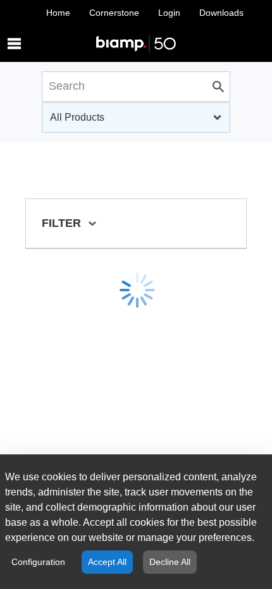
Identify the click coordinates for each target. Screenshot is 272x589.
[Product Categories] (136, 31)
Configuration (38, 562)
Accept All (107, 562)
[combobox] (136, 117)
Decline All (169, 562)
